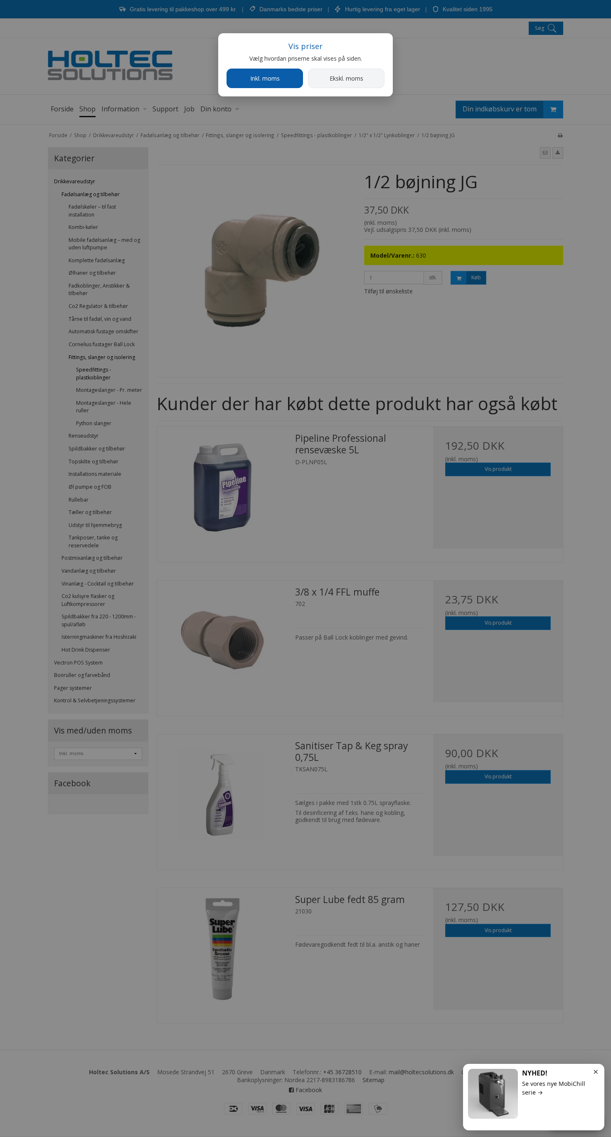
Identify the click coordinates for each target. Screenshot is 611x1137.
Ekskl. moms (346, 78)
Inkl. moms (265, 78)
